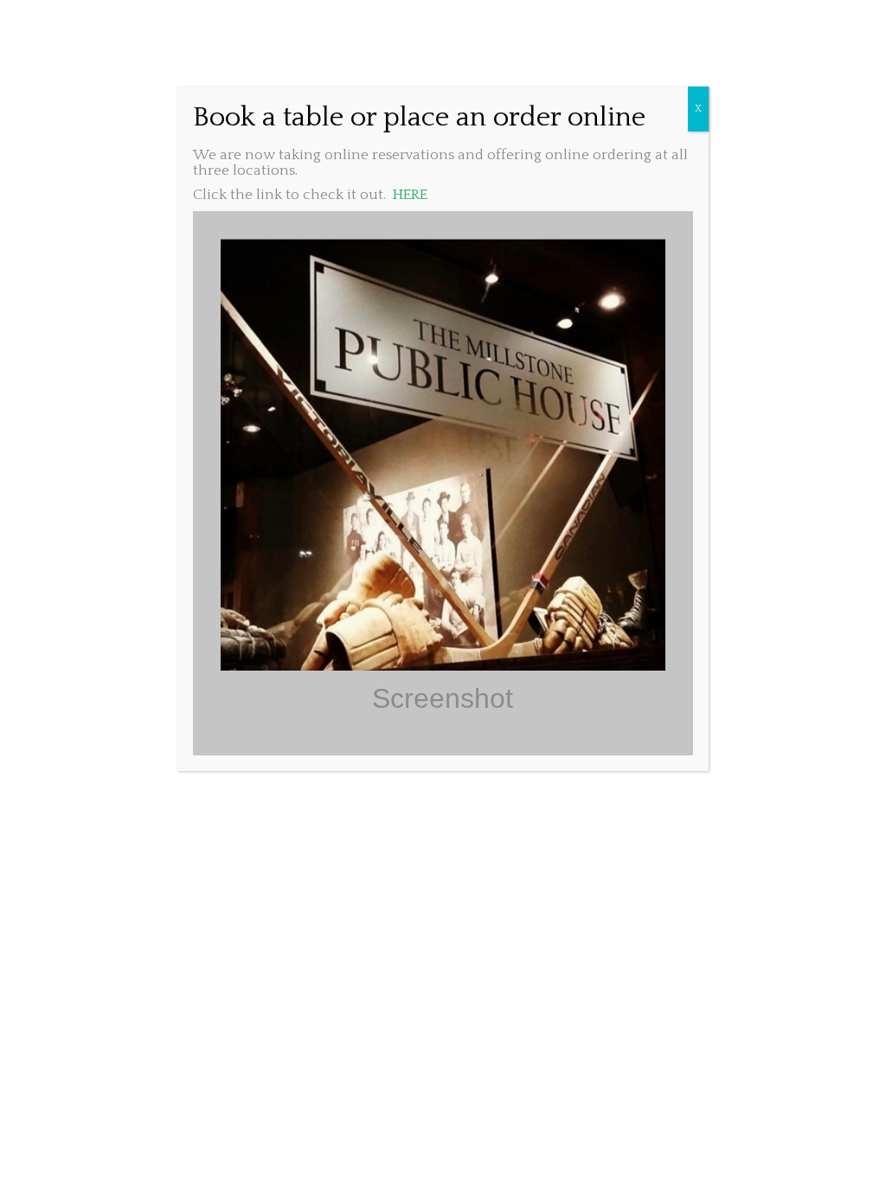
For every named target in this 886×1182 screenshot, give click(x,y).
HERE (410, 194)
